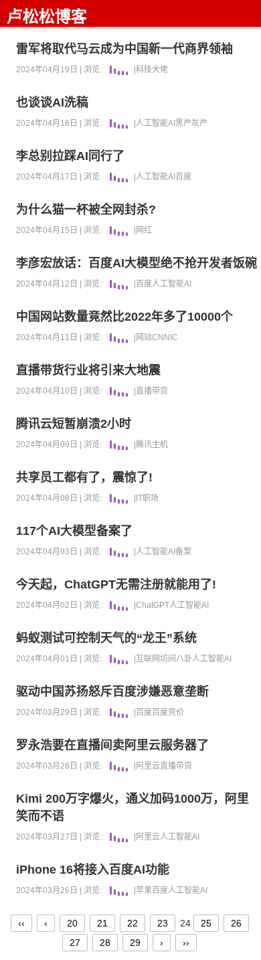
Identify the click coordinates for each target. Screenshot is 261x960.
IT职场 (147, 498)
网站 (144, 337)
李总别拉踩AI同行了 (70, 156)
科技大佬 (152, 69)
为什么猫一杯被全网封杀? (86, 209)
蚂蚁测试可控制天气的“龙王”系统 (106, 638)
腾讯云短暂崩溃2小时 (73, 423)
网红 (144, 230)
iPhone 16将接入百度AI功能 (92, 869)
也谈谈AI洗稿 (52, 102)
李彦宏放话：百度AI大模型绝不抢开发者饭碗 (136, 263)
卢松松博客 (47, 16)
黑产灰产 (191, 123)
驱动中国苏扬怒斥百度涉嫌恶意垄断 (112, 691)
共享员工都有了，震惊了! (84, 477)
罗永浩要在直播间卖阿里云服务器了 (112, 745)
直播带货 (152, 391)
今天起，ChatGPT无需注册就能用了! (116, 584)
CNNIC (165, 337)
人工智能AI (155, 123)
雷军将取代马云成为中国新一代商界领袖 (124, 49)
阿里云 (148, 766)
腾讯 (144, 444)
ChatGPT (152, 605)
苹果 (144, 890)
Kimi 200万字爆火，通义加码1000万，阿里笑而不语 (132, 807)
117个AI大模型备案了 (74, 531)
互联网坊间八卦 (164, 658)
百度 (183, 176)
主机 (160, 444)
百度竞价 (168, 712)
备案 (183, 551)
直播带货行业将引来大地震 (88, 370)
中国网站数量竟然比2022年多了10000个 (124, 316)
